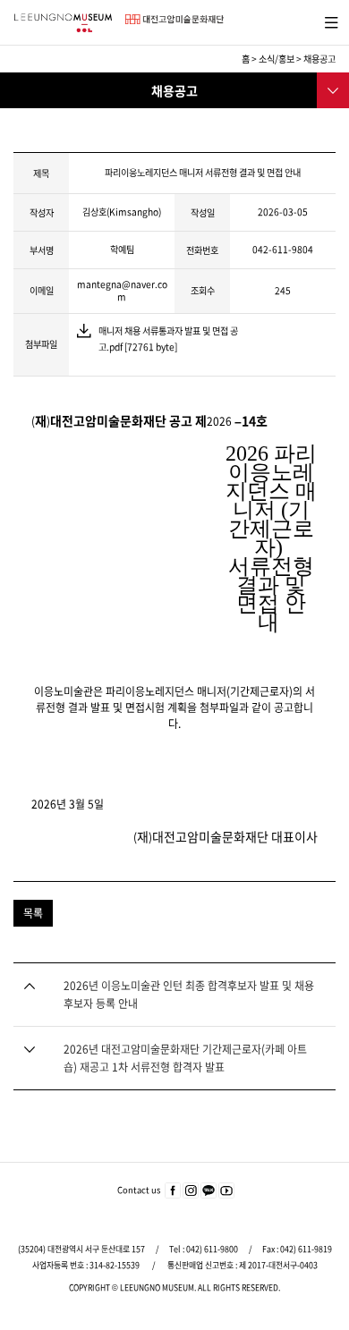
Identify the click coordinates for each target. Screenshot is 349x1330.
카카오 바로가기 (208, 1191)
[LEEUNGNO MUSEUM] (62, 22)
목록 (33, 913)
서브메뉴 (331, 88)
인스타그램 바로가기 (191, 1191)
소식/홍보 (276, 58)
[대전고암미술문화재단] (174, 18)
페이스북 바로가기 (173, 1191)
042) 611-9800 (212, 1249)
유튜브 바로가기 (226, 1191)
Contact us (138, 1189)
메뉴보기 (328, 20)
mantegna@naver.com (122, 290)
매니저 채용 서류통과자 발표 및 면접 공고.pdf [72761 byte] (168, 332)
